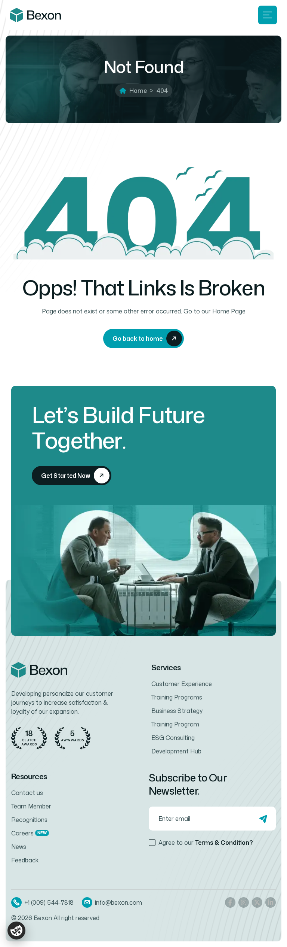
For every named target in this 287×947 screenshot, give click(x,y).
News (18, 847)
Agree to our (205, 842)
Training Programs (176, 697)
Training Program (175, 724)
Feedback (24, 860)
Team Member (31, 806)
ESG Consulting (173, 738)
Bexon (43, 918)
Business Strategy (177, 711)
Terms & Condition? (224, 842)
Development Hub (176, 751)
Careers (29, 833)
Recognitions (29, 820)
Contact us (27, 793)
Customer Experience (181, 684)
